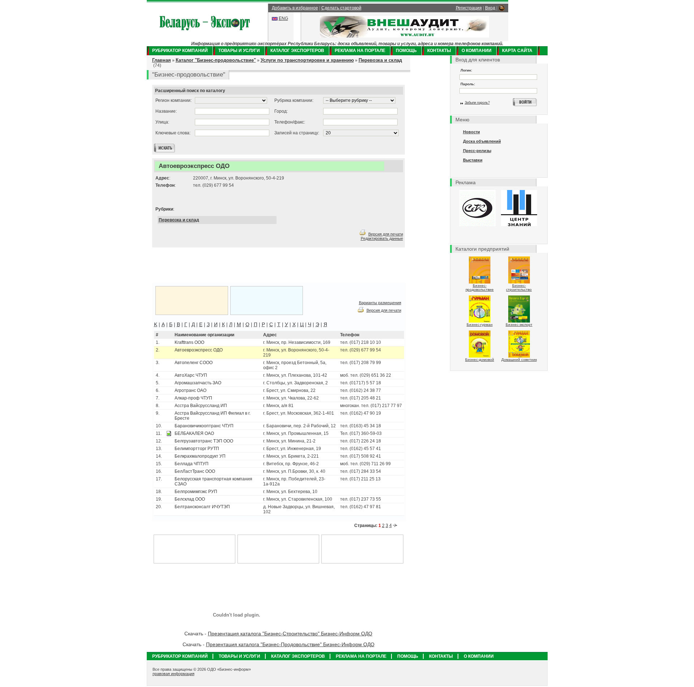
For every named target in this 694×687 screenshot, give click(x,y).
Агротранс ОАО (190, 390)
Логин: (466, 70)
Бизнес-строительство (519, 287)
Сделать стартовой (341, 7)
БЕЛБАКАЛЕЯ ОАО (194, 433)
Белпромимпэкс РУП (196, 491)
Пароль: (467, 84)
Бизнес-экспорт (519, 325)
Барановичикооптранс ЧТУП (204, 425)
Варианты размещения (380, 303)
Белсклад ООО (190, 499)
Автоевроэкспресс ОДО (199, 350)
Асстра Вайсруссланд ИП (201, 405)
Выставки (473, 160)
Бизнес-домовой (479, 360)
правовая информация (173, 673)
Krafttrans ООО (189, 342)
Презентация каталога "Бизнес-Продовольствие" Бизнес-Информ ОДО (290, 644)
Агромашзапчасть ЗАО (198, 382)
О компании (477, 50)
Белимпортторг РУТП (197, 448)
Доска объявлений (482, 141)
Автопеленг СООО (194, 362)
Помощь (406, 50)
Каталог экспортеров (297, 50)
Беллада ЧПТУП (192, 463)
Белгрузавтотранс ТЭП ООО (204, 441)
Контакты (439, 50)
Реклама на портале (360, 50)
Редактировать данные (382, 238)
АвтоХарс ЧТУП (191, 375)
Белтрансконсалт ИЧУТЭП (202, 506)
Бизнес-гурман (480, 325)
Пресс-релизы (477, 150)
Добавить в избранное (295, 7)
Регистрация (469, 7)
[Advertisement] (242, 265)
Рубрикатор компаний (180, 50)
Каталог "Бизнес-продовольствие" (216, 60)
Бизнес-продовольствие (480, 287)
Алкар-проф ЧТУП (193, 398)
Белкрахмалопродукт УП (200, 456)
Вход (490, 7)
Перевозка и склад (380, 60)
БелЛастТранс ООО (195, 471)
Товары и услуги (239, 50)
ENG (283, 18)
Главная (161, 60)
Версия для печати (385, 234)
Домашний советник (519, 360)
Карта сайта (517, 50)
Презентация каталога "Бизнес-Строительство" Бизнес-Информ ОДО (290, 633)
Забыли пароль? (477, 102)
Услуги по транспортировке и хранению (307, 60)
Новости (471, 132)
